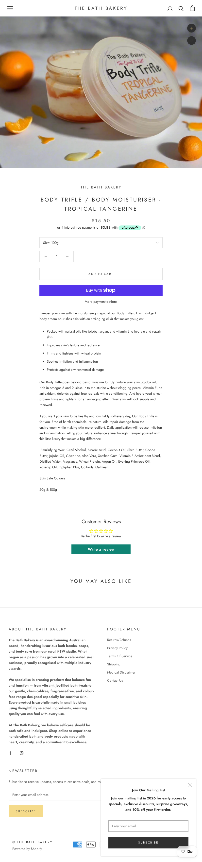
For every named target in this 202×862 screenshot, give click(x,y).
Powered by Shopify (27, 848)
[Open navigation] (10, 8)
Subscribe (148, 842)
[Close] (190, 784)
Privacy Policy (117, 647)
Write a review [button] (101, 549)
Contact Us (115, 680)
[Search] (181, 8)
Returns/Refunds (119, 639)
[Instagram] (21, 753)
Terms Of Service (119, 656)
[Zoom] (191, 28)
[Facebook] (10, 753)
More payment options (101, 301)
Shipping (113, 664)
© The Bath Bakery (32, 842)
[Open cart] (192, 8)
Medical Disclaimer (121, 672)
